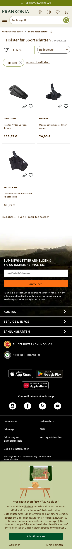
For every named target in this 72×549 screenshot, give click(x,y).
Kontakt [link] (11, 312)
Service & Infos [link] (16, 321)
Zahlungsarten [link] (17, 331)
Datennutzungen (13, 513)
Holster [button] (12, 62)
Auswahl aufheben (38, 62)
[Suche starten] (66, 20)
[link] (48, 12)
